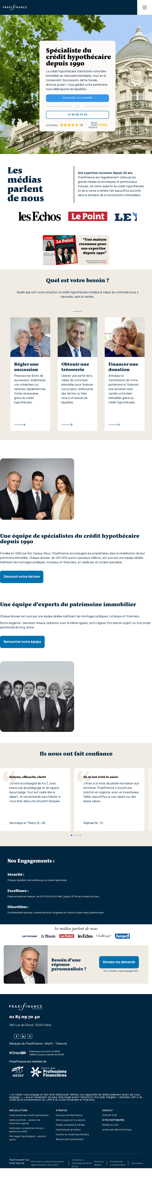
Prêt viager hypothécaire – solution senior (27, 1138)
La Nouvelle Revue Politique (117, 1130)
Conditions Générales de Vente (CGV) (82, 1163)
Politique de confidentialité (117, 1163)
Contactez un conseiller (77, 98)
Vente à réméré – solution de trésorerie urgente (24, 1122)
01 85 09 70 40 (77, 114)
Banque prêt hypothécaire (70, 1139)
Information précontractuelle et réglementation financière (47, 1163)
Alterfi (49, 1043)
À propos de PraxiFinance (69, 1115)
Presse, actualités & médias (70, 1125)
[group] (30, 374)
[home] (15, 7)
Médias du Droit (110, 1125)
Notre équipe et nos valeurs (70, 1120)
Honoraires (137, 1163)
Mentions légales (99, 1163)
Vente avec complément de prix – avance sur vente (27, 1130)
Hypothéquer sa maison (68, 1130)
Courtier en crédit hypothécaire (72, 1135)
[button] (144, 7)
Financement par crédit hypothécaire (29, 1115)
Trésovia (61, 1043)
